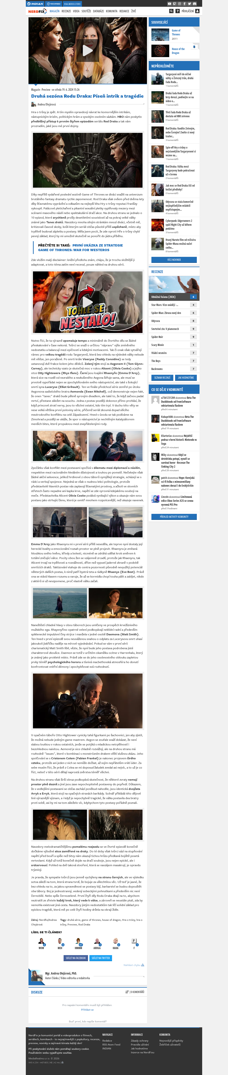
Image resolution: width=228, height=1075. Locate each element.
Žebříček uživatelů (169, 1044)
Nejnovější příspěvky (171, 1040)
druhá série (73, 920)
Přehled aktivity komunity (174, 517)
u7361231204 (168, 398)
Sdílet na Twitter (101, 958)
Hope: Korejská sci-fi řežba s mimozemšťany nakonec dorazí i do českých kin (178, 482)
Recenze (66, 11)
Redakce (124, 11)
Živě (133, 11)
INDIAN (106, 1048)
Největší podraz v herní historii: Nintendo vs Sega (179, 440)
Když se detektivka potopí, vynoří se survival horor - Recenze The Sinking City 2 (175, 461)
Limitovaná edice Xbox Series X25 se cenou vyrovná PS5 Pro (177, 501)
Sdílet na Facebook (76, 958)
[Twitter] (189, 4)
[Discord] (194, 4)
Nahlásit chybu (132, 965)
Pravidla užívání (140, 1044)
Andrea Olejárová (46, 104)
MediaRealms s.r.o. (39, 1058)
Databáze (98, 11)
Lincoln (165, 497)
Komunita (111, 11)
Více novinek (174, 260)
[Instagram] (179, 4)
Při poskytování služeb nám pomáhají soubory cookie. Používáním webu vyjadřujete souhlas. (59, 1051)
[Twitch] (174, 4)
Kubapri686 (167, 417)
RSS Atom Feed (111, 1044)
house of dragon (111, 920)
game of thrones (91, 920)
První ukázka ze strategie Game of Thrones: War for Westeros (80, 247)
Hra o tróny (128, 920)
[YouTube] (169, 4)
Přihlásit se (87, 1010)
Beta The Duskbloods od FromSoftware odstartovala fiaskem (178, 402)
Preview (46, 89)
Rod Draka (84, 924)
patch (164, 478)
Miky (163, 455)
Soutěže (86, 11)
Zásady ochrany (139, 1040)
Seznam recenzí (162, 377)
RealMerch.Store (72, 4)
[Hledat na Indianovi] (171, 11)
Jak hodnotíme (186, 377)
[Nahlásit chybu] (62, 1062)
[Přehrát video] (87, 50)
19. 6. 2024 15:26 (65, 89)
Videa (76, 11)
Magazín (54, 11)
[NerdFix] (37, 11)
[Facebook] (184, 4)
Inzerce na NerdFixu (142, 1052)
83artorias (166, 436)
